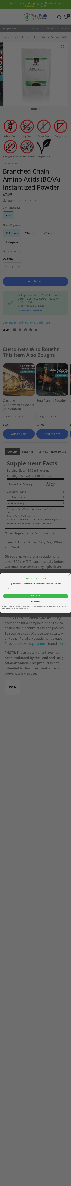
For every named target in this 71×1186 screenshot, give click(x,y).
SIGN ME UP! (35, 596)
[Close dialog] (69, 575)
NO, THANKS (35, 601)
